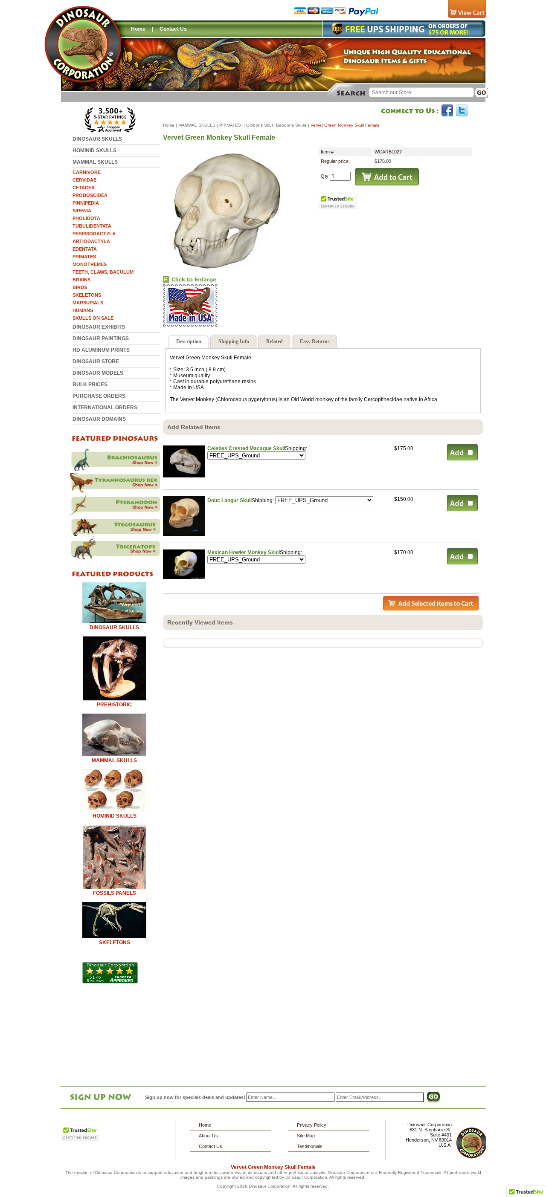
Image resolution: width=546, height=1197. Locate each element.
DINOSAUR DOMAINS (99, 419)
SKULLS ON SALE (93, 318)
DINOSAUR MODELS (98, 373)
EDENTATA (85, 249)
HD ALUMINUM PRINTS (101, 350)
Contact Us (173, 29)
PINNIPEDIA (86, 202)
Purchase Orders (99, 396)
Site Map (306, 1135)
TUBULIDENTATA (92, 225)
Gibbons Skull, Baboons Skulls (276, 125)
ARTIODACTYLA (91, 241)
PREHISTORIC (114, 705)
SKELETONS (87, 295)
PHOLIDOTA (86, 218)
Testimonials (309, 1146)
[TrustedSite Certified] (338, 201)
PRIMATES (84, 256)
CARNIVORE (87, 172)
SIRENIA (82, 210)
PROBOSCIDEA (90, 195)
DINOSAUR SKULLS (97, 139)
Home (138, 29)
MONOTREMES (90, 264)
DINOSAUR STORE (96, 361)
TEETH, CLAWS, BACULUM (103, 272)
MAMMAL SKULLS (95, 162)
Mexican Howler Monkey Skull (243, 552)
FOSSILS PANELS (114, 893)
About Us (208, 1135)
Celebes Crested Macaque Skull (246, 448)
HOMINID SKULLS (94, 150)
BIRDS (80, 287)
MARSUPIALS (88, 302)
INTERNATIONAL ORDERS (105, 408)
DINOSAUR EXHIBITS (99, 327)
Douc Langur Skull (229, 500)
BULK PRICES (90, 384)
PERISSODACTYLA (94, 233)
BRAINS (81, 279)
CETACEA (84, 187)
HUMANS (83, 310)
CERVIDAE (84, 179)
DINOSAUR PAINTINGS (101, 338)
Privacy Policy (311, 1125)
